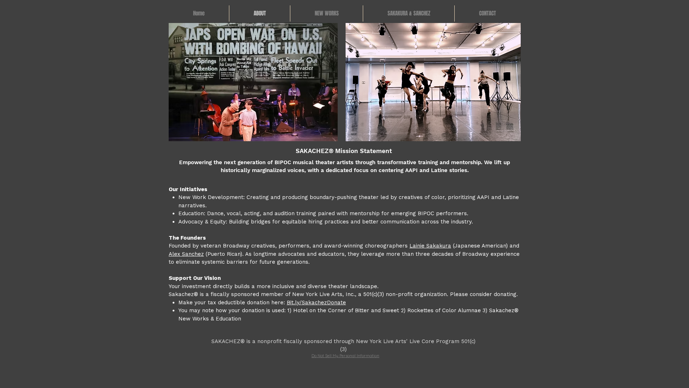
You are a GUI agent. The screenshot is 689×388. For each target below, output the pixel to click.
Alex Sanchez (186, 254)
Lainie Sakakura (430, 245)
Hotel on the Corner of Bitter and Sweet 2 (348, 310)
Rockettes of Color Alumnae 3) (447, 310)
